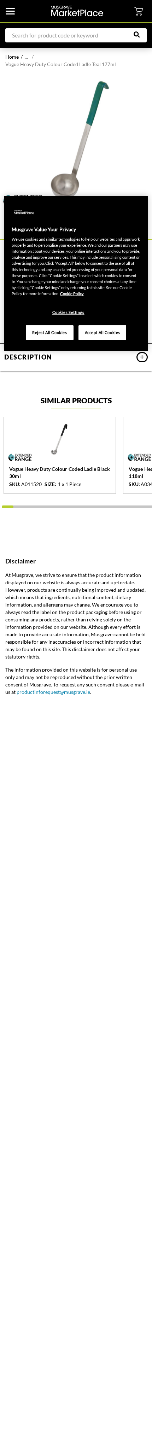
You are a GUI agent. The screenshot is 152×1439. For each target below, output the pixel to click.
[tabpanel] (76, 140)
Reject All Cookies (49, 332)
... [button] (26, 57)
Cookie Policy (72, 293)
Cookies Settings (68, 312)
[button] (76, 357)
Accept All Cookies (102, 332)
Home (12, 57)
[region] (76, 273)
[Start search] (140, 35)
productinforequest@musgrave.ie (53, 692)
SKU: (15, 484)
